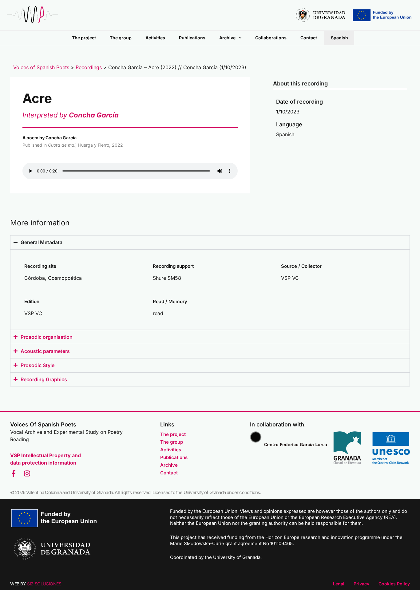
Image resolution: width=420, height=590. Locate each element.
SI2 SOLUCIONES (44, 583)
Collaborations (271, 37)
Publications (192, 37)
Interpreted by (70, 115)
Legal (338, 583)
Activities (155, 37)
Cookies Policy (394, 583)
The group (121, 37)
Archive (227, 37)
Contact (308, 37)
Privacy (361, 583)
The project (84, 37)
